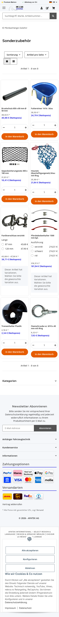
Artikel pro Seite (35, 54)
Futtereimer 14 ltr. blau (42, 108)
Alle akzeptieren (30, 550)
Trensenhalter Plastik (11, 326)
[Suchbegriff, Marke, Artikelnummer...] (53, 16)
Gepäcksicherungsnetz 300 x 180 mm (14, 172)
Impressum (10, 608)
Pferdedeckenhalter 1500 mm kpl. (42, 236)
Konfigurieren (30, 559)
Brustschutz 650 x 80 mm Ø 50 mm (14, 109)
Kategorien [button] (9, 381)
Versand (39, 510)
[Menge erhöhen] (26, 127)
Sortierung (12, 54)
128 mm (16, 248)
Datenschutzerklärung (16, 602)
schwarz (46, 251)
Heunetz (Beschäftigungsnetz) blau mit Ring (43, 173)
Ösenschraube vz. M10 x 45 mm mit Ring (43, 327)
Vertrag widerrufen (12, 504)
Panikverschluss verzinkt (13, 235)
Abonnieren (45, 428)
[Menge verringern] (4, 127)
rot (46, 255)
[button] (41, 8)
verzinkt (46, 246)
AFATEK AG (33, 518)
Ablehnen (30, 568)
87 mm (16, 244)
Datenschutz (25, 608)
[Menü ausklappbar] (3, 6)
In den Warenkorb (14, 136)
